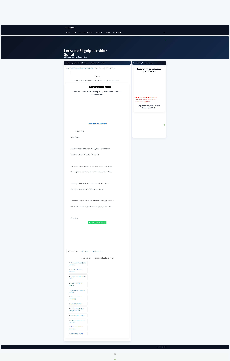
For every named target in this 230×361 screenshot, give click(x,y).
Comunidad (117, 32)
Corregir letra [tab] (98, 251)
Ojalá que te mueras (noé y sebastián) (76, 309)
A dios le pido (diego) (77, 315)
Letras (74, 68)
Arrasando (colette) (77, 334)
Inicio (69, 68)
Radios (67, 32)
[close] (115, 354)
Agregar (107, 32)
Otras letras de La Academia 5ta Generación (97, 258)
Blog (74, 32)
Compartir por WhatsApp (97, 222)
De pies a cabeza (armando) (75, 298)
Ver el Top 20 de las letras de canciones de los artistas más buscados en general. (146, 99)
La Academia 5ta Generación (86, 68)
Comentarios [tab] (74, 251)
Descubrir (99, 32)
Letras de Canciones (85, 32)
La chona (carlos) (76, 304)
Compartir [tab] (86, 251)
